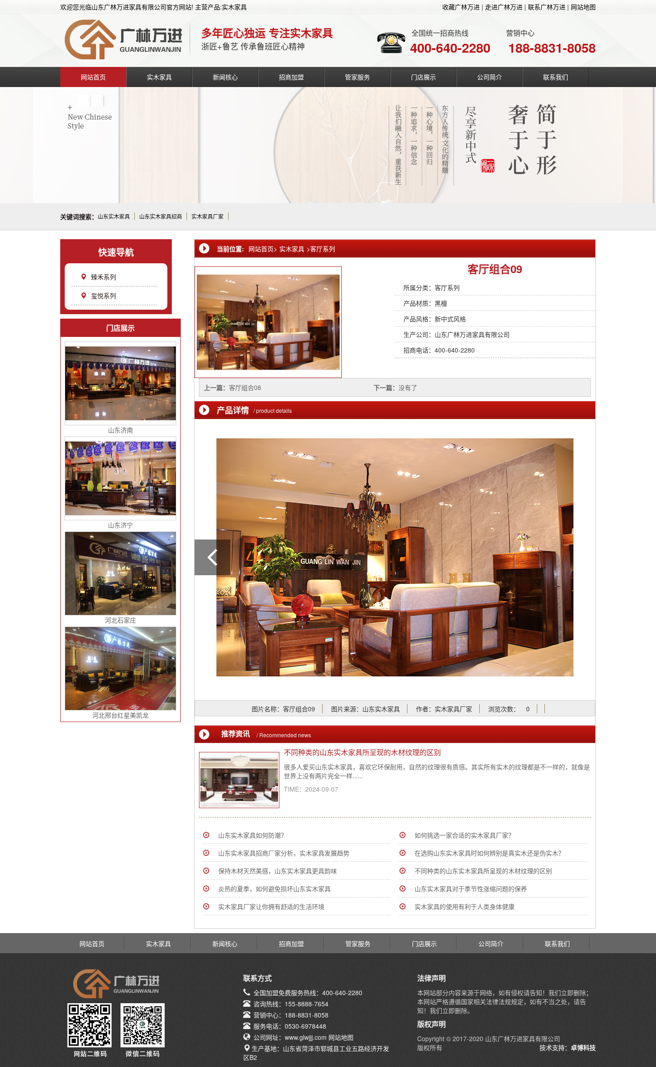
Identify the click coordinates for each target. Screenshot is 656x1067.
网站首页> (263, 248)
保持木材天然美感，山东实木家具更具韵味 (277, 870)
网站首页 (93, 76)
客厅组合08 (245, 387)
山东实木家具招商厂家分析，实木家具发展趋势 (283, 852)
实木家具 (159, 76)
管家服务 (357, 76)
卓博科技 (583, 1047)
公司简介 (489, 76)
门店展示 (423, 76)
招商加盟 (291, 76)
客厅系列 (322, 248)
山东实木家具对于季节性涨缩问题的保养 (471, 888)
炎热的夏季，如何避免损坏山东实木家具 (274, 888)
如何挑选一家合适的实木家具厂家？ (465, 834)
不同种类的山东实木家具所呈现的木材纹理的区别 (362, 752)
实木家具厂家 (207, 216)
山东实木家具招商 (160, 216)
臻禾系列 (103, 276)
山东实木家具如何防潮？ (252, 834)
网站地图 (583, 6)
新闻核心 (225, 76)
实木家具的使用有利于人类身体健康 (465, 906)
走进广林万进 (504, 6)
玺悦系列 (103, 295)
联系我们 (555, 76)
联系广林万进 (546, 6)
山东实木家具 (114, 216)
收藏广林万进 (461, 6)
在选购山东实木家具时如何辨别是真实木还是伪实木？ (490, 852)
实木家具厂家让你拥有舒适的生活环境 (271, 906)
